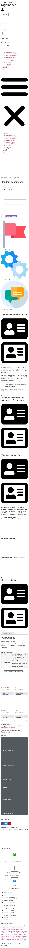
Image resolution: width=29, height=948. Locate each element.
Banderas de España (11, 52)
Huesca (13, 933)
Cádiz (22, 927)
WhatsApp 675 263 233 (14, 859)
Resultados (4, 29)
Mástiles (5, 67)
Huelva (9, 933)
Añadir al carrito (11, 216)
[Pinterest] (9, 823)
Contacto (5, 71)
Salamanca (25, 936)
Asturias (21, 926)
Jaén (17, 933)
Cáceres (3, 931)
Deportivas (9, 62)
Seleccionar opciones (6, 693)
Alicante (12, 926)
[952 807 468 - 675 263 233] (14, 868)
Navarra (3, 936)
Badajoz (3, 927)
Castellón (9, 929)
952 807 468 (4, 38)
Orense (7, 936)
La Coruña (22, 933)
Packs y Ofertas (7, 66)
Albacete (6, 926)
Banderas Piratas (10, 59)
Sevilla (7, 938)
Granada (18, 931)
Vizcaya (14, 939)
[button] (14, 101)
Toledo (25, 938)
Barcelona (10, 177)
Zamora (18, 939)
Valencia (3, 939)
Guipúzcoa (3, 933)
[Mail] (14, 881)
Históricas (8, 64)
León (5, 934)
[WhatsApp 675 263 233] (14, 854)
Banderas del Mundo (11, 57)
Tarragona (16, 938)
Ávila (25, 926)
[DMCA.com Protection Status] (11, 843)
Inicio (4, 49)
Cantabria (3, 929)
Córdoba (8, 931)
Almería (17, 926)
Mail (14, 885)
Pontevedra (18, 936)
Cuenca (21, 929)
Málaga (25, 934)
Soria (11, 938)
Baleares (8, 927)
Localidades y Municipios (12, 55)
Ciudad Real (15, 929)
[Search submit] (1, 26)
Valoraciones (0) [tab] (8, 633)
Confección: (7, 189)
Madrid (16, 934)
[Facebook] (2, 823)
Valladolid (8, 939)
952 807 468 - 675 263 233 (14, 872)
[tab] (14, 236)
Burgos (18, 927)
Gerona (13, 931)
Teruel (20, 938)
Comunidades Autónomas (12, 54)
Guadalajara (24, 931)
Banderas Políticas (10, 60)
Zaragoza (23, 939)
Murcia (20, 934)
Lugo (8, 934)
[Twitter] (6, 823)
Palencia (12, 936)
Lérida (12, 934)
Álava (2, 926)
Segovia (3, 938)
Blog (4, 69)
